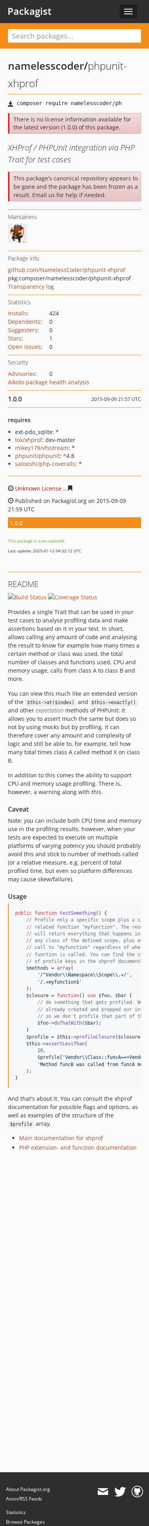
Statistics (16, 1512)
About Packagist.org (28, 1489)
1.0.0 (16, 523)
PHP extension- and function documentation (78, 1147)
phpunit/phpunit (37, 456)
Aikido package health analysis (48, 382)
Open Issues (24, 346)
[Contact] (102, 1492)
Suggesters (22, 330)
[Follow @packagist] (120, 1492)
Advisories (21, 374)
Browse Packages (25, 1521)
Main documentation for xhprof (61, 1138)
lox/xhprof (28, 440)
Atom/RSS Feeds (24, 1498)
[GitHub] (137, 1492)
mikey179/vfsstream (41, 448)
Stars (14, 338)
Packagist (30, 11)
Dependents (24, 321)
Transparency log (31, 286)
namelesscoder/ (48, 66)
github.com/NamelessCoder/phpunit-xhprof (66, 270)
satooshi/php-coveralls (45, 464)
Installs (17, 313)
